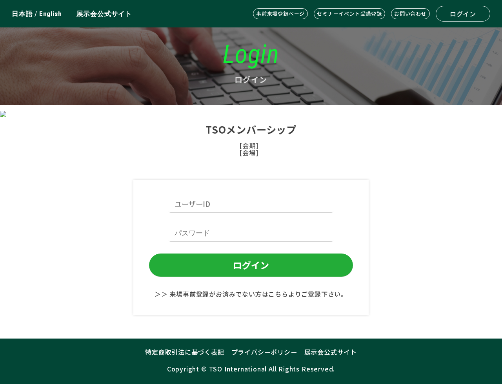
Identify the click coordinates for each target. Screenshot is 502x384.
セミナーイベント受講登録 (349, 13)
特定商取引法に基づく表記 (184, 352)
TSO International (238, 368)
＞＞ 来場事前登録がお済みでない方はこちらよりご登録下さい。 (251, 294)
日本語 (22, 14)
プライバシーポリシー (264, 352)
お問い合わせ (410, 13)
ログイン (463, 13)
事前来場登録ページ (280, 13)
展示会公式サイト (104, 14)
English (50, 14)
